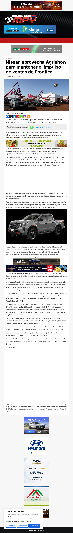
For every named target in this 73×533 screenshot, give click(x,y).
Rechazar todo (23, 525)
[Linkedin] (14, 116)
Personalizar (11, 525)
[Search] (67, 40)
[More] (28, 116)
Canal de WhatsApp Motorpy (43, 127)
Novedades (9, 58)
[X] (11, 116)
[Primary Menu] (6, 40)
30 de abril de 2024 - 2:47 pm (14, 76)
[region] (23, 519)
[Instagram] (24, 116)
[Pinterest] (17, 116)
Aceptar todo (35, 525)
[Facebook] (7, 116)
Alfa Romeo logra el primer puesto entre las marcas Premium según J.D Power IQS (52, 406)
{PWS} (42, 530)
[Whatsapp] (21, 116)
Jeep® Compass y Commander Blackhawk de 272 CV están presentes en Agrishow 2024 (20, 407)
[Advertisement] (36, 179)
